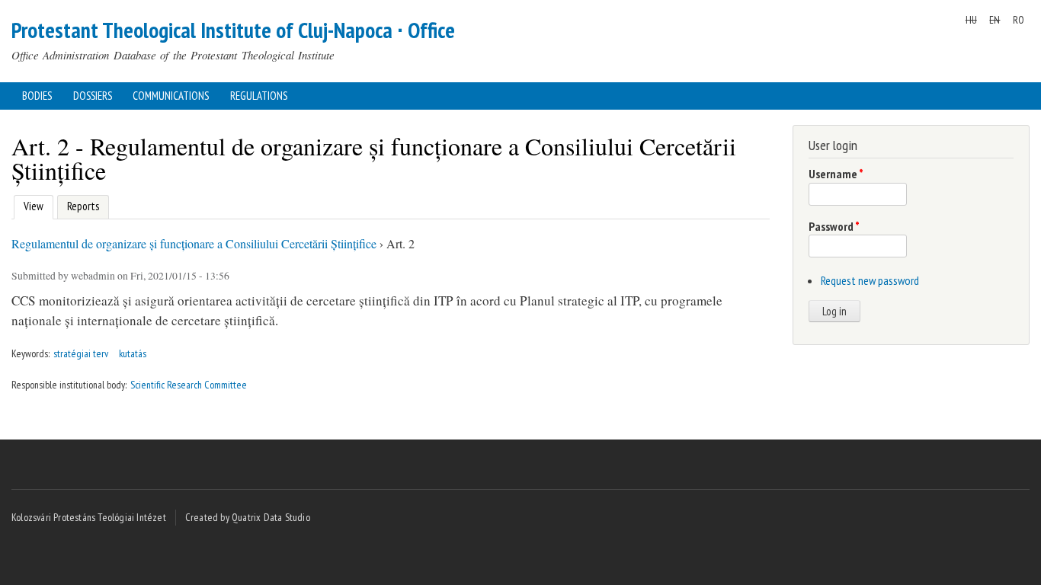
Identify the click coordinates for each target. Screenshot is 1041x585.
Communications (171, 95)
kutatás (132, 353)
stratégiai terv (80, 353)
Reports (83, 206)
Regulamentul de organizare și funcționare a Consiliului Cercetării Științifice (193, 243)
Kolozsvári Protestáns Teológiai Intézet (88, 517)
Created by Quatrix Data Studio (247, 517)
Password (834, 226)
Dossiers (92, 95)
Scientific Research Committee (188, 385)
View (32, 206)
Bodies (37, 95)
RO (1018, 20)
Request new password (870, 280)
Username (836, 173)
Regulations (258, 95)
